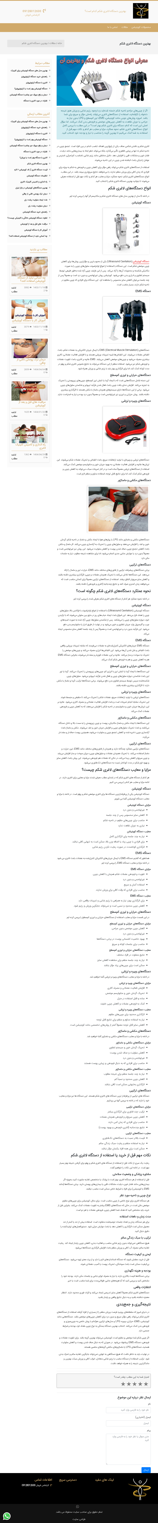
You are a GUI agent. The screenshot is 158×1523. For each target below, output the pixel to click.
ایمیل (148, 1417)
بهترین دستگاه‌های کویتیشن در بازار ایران (31, 188)
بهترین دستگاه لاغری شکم (37, 163)
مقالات (124, 27)
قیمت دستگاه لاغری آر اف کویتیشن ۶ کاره (30, 169)
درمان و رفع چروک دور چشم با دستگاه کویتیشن (28, 94)
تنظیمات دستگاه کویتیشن (37, 176)
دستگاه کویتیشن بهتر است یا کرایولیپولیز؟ (31, 88)
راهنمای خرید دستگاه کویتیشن (35, 212)
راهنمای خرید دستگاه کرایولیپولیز (34, 76)
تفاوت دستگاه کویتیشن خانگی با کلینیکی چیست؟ (27, 218)
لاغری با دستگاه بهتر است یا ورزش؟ (33, 157)
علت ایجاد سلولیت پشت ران (35, 200)
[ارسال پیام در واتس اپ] (8, 1516)
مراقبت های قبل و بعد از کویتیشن (34, 224)
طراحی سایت (79, 1519)
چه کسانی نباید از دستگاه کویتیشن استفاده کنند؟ (28, 236)
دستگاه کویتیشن (141, 261)
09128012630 (32, 11)
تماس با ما (112, 27)
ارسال (146, 1470)
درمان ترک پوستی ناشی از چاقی (34, 194)
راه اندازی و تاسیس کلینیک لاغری (33, 182)
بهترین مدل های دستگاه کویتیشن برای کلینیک (29, 70)
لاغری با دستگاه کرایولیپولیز (36, 82)
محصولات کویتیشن (141, 27)
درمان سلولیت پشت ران (37, 206)
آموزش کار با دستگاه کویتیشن (35, 230)
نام (149, 1404)
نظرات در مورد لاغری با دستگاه (35, 101)
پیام (149, 1431)
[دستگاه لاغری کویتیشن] (140, 11)
